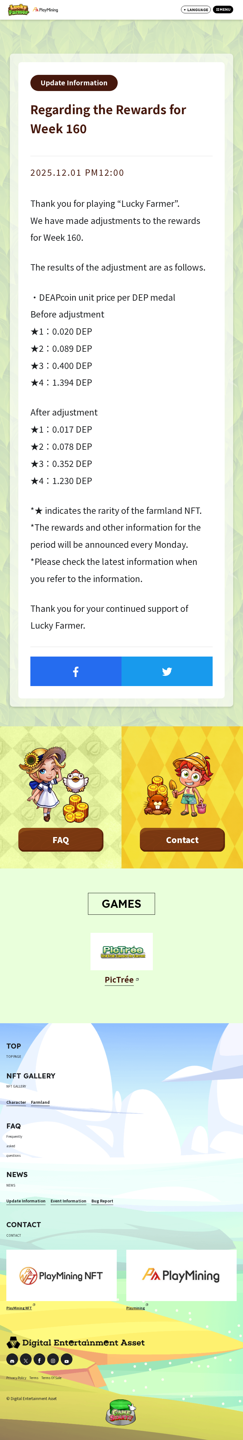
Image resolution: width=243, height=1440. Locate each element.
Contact (182, 839)
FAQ (61, 839)
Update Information (74, 82)
